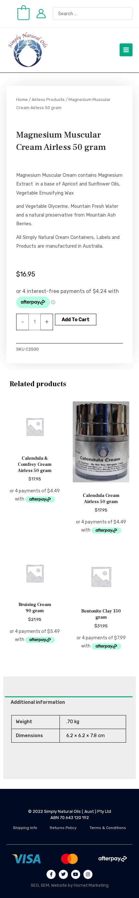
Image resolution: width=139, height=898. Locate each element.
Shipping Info (25, 827)
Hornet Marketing (91, 885)
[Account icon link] (41, 13)
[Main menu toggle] (126, 49)
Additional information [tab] (38, 702)
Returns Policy (63, 827)
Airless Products (48, 99)
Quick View (35, 446)
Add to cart (76, 319)
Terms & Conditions (108, 827)
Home (22, 99)
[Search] (131, 13)
